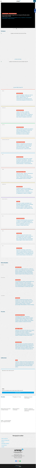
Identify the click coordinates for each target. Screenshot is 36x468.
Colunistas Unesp (5, 13)
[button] (34, 1)
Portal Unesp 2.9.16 (18, 465)
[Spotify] (20, 461)
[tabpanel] (18, 15)
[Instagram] (18, 461)
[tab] (13, 28)
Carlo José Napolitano (12, 13)
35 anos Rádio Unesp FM (18, 87)
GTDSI (17, 466)
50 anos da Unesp (18, 59)
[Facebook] (16, 461)
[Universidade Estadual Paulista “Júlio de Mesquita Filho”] (20, 466)
